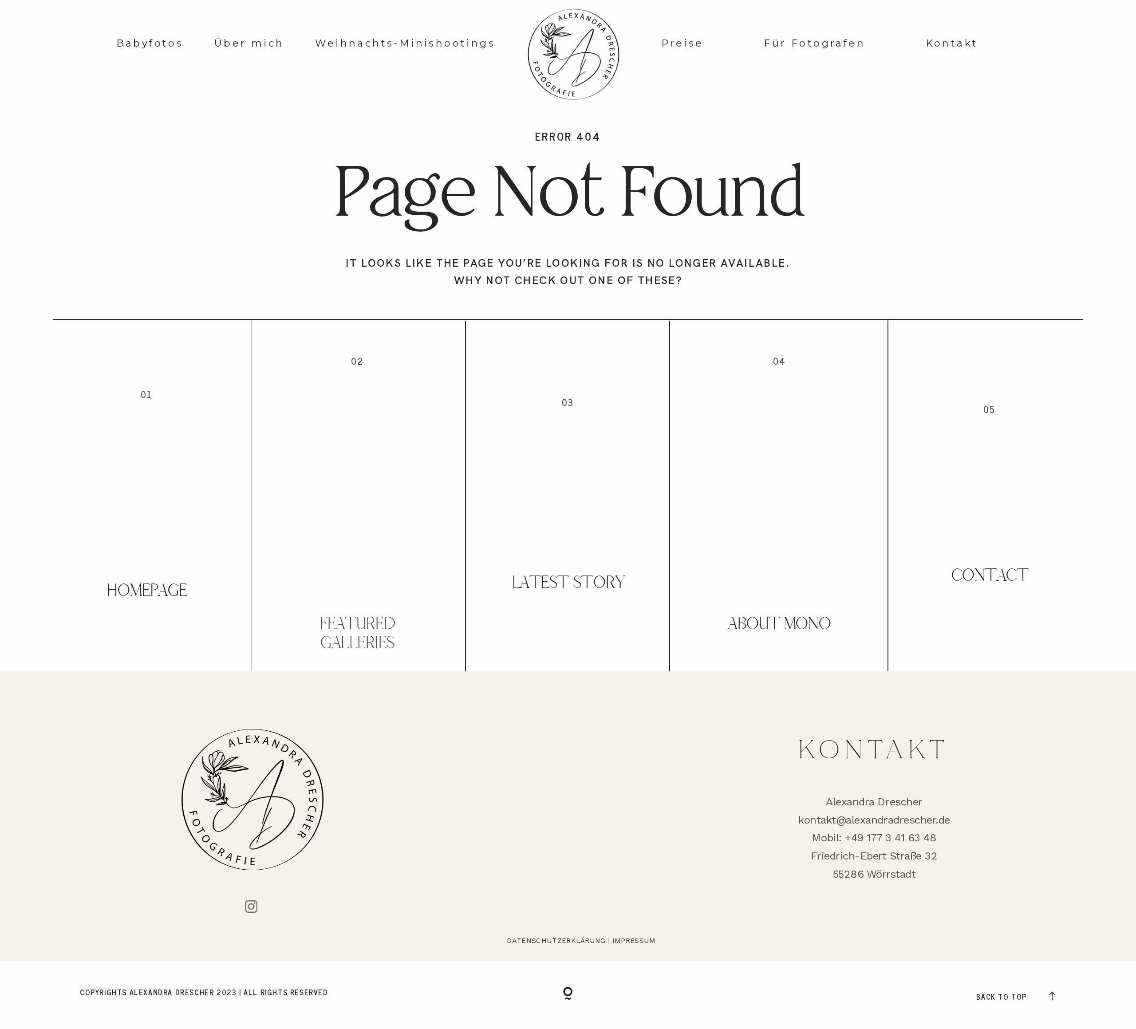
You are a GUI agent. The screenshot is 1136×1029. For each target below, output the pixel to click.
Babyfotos (150, 43)
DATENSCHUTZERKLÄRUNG (556, 940)
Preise (682, 43)
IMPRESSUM (634, 940)
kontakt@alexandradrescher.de (874, 820)
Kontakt (952, 43)
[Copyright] (568, 995)
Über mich (249, 43)
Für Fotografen (814, 43)
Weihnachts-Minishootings (405, 43)
